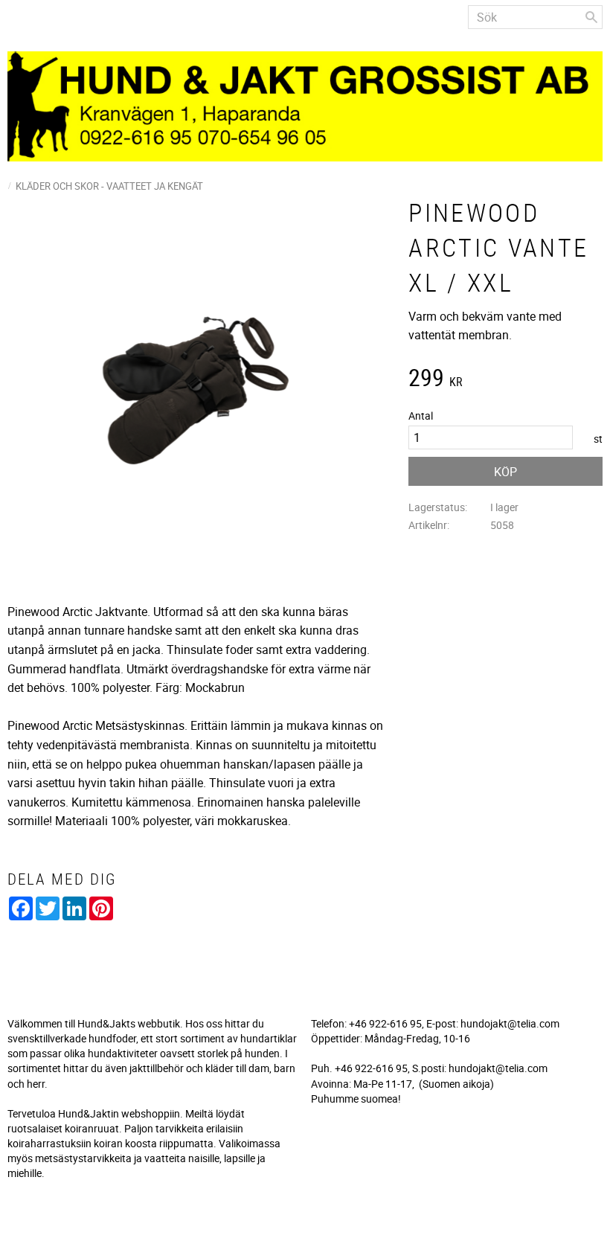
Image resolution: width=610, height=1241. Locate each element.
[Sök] (591, 17)
